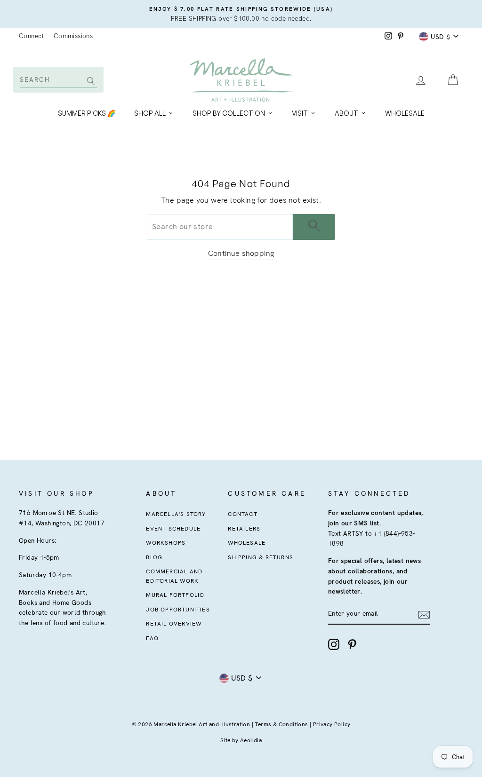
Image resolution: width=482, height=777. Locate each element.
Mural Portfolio (175, 595)
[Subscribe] (424, 614)
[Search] (89, 82)
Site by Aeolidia (241, 740)
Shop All (150, 113)
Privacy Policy (332, 724)
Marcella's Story (176, 514)
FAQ (152, 638)
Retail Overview (173, 623)
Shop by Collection (229, 113)
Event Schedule (173, 528)
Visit (300, 113)
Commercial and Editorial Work (174, 576)
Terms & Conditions (281, 724)
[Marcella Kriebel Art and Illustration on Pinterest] (352, 644)
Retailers (244, 528)
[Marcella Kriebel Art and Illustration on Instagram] (333, 644)
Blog (154, 557)
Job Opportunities (177, 609)
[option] (241, 14)
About (346, 113)
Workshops (165, 543)
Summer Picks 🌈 (86, 113)
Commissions (73, 36)
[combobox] (58, 79)
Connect (31, 36)
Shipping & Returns (260, 557)
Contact (242, 514)
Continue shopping (241, 253)
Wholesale (405, 113)
